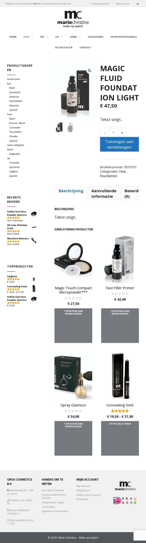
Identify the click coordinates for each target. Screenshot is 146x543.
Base (12, 87)
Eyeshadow (15, 101)
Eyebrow (14, 96)
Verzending (48, 506)
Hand (73, 36)
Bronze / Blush (17, 123)
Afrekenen (82, 499)
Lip (57, 36)
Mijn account (122, 3)
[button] (89, 70)
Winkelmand (83, 490)
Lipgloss (13, 171)
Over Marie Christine (53, 490)
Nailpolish (14, 153)
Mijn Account (83, 486)
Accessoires (95, 36)
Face (26, 36)
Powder (13, 136)
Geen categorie (15, 145)
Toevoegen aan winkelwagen (119, 144)
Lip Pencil (14, 167)
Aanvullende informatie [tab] (103, 193)
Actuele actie (63, 47)
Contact (85, 47)
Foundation (108, 176)
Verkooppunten (100, 3)
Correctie (14, 162)
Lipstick (13, 175)
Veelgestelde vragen (53, 502)
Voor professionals (124, 36)
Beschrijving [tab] (71, 190)
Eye (42, 36)
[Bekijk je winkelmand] (137, 3)
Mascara (14, 105)
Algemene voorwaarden (55, 511)
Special (13, 109)
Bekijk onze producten (89, 494)
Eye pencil (14, 92)
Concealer (14, 127)
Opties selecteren (120, 423)
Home (12, 36)
